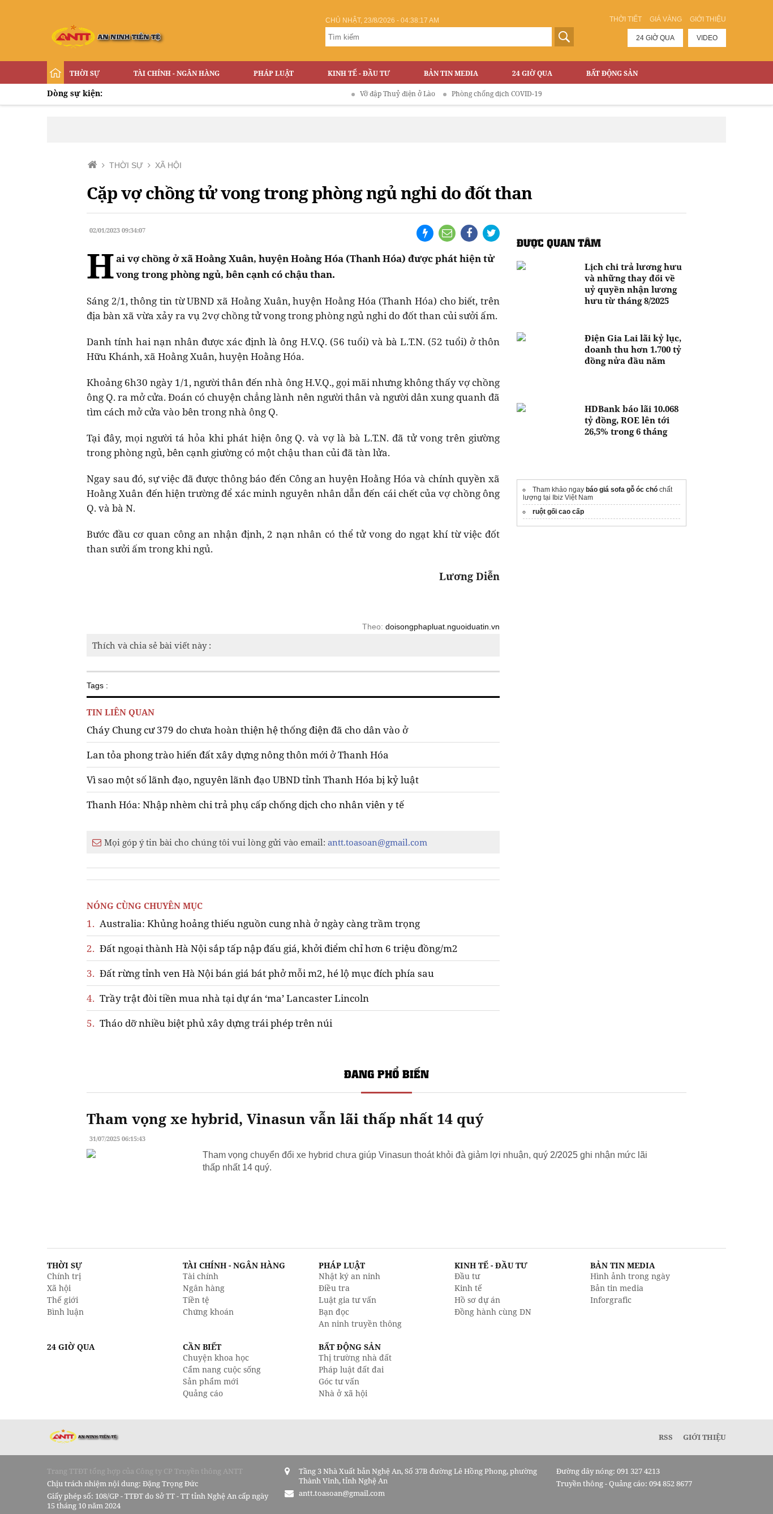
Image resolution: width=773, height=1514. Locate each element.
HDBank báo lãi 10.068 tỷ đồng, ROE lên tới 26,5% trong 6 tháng (631, 420)
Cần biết (202, 1346)
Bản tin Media (451, 73)
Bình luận (65, 1311)
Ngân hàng (204, 1288)
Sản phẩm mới (210, 1381)
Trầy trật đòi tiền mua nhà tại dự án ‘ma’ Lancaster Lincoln (228, 998)
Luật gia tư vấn (347, 1299)
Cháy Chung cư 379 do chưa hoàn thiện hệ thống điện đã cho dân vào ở (247, 729)
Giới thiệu (708, 19)
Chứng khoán (208, 1311)
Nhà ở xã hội (343, 1393)
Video (707, 38)
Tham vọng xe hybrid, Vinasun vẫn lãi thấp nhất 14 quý (285, 1118)
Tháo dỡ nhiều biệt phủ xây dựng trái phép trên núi (209, 1023)
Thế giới (62, 1299)
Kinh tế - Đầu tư (359, 73)
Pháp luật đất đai (351, 1369)
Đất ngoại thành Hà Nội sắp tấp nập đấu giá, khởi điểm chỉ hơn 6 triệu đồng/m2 (272, 948)
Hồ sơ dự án (477, 1299)
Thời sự (85, 73)
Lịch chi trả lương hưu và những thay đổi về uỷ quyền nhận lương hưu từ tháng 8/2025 (633, 283)
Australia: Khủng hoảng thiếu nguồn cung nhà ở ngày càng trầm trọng (253, 923)
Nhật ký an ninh (349, 1276)
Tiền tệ (196, 1299)
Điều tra (334, 1288)
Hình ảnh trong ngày (630, 1276)
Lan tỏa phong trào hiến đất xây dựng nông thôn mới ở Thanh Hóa (238, 754)
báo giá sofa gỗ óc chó (622, 490)
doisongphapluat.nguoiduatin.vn (442, 626)
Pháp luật (274, 73)
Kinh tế (468, 1288)
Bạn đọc (334, 1311)
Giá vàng (666, 19)
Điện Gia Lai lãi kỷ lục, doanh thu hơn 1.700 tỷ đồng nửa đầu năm (633, 349)
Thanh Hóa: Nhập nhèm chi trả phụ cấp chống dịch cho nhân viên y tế (245, 804)
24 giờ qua (655, 38)
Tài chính (200, 1276)
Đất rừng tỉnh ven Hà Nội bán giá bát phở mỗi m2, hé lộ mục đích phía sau (260, 973)
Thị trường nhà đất (355, 1357)
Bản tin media (616, 1288)
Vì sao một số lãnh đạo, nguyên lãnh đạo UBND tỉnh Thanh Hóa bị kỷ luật (253, 779)
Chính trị (64, 1276)
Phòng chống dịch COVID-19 (478, 93)
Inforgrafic (611, 1299)
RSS (666, 1437)
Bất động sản (612, 73)
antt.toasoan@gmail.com (377, 842)
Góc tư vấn (339, 1381)
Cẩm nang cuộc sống (222, 1369)
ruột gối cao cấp (558, 512)
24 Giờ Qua (532, 73)
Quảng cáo (203, 1393)
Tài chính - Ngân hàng (177, 73)
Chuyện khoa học (216, 1357)
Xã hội (59, 1288)
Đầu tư (467, 1276)
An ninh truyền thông (360, 1323)
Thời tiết (625, 19)
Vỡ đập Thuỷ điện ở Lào (378, 93)
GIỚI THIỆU (704, 1437)
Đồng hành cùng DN (492, 1311)
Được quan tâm (559, 242)
